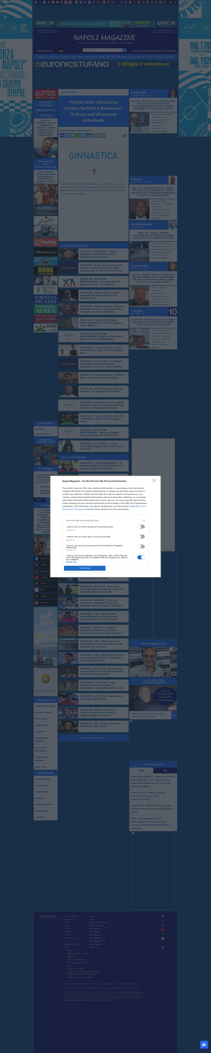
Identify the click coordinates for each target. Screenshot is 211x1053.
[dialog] (105, 526)
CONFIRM (85, 568)
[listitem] (105, 520)
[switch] (141, 527)
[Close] (155, 481)
